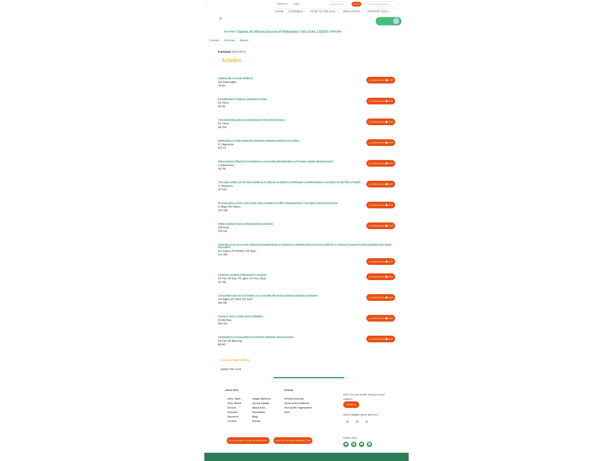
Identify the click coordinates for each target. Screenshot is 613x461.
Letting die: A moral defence (235, 78)
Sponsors (232, 416)
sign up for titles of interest (248, 440)
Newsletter (258, 412)
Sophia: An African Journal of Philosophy (268, 31)
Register (282, 3)
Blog (254, 416)
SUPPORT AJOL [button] (378, 11)
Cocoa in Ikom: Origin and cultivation (240, 316)
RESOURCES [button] (352, 11)
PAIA (287, 412)
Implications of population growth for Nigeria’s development (255, 336)
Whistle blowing (293, 398)
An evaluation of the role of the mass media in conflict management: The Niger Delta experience (278, 202)
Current (214, 40)
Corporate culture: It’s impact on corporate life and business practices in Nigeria (267, 295)
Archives (229, 40)
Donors (231, 407)
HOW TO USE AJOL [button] (323, 11)
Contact (232, 421)
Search (356, 4)
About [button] (244, 40)
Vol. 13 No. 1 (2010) (314, 31)
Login (296, 3)
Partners (232, 412)
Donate (351, 404)
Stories (256, 421)
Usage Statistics (261, 398)
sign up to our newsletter (292, 440)
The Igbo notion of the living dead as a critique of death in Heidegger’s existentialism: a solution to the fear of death (289, 181)
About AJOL (259, 407)
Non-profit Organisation (298, 407)
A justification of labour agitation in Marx (242, 98)
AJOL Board (234, 403)
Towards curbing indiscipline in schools (242, 274)
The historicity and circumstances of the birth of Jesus (251, 119)
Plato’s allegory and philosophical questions (245, 223)
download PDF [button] (382, 80)
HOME (279, 11)
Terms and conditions (296, 403)
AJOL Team (234, 398)
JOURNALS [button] (296, 11)
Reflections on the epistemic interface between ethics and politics (258, 140)
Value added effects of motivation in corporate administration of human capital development (275, 161)
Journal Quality (260, 403)
